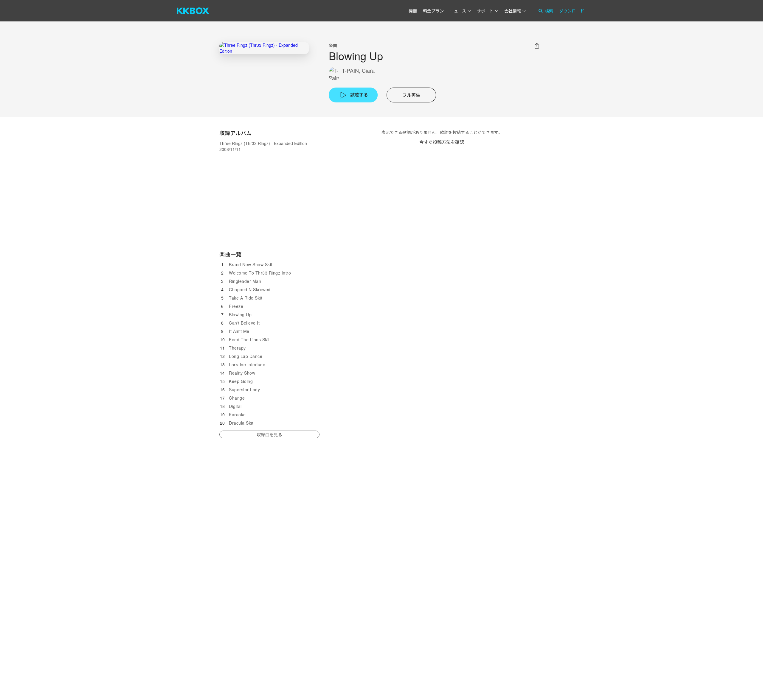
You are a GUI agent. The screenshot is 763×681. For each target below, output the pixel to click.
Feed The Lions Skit (249, 339)
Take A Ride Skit (245, 298)
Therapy (237, 348)
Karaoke (237, 414)
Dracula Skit (241, 423)
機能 (413, 11)
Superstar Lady (244, 389)
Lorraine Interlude (247, 364)
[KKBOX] (193, 10)
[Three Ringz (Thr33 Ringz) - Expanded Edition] (264, 48)
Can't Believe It (244, 323)
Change (237, 398)
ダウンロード (571, 11)
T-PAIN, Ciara (358, 70)
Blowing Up (240, 314)
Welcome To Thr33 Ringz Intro (260, 273)
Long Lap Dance (245, 356)
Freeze (236, 306)
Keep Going (241, 381)
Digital (235, 406)
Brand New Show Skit (250, 264)
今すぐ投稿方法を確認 (441, 142)
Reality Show (242, 373)
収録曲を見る (269, 434)
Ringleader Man (245, 281)
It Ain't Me (239, 331)
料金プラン (433, 11)
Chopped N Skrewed (250, 289)
